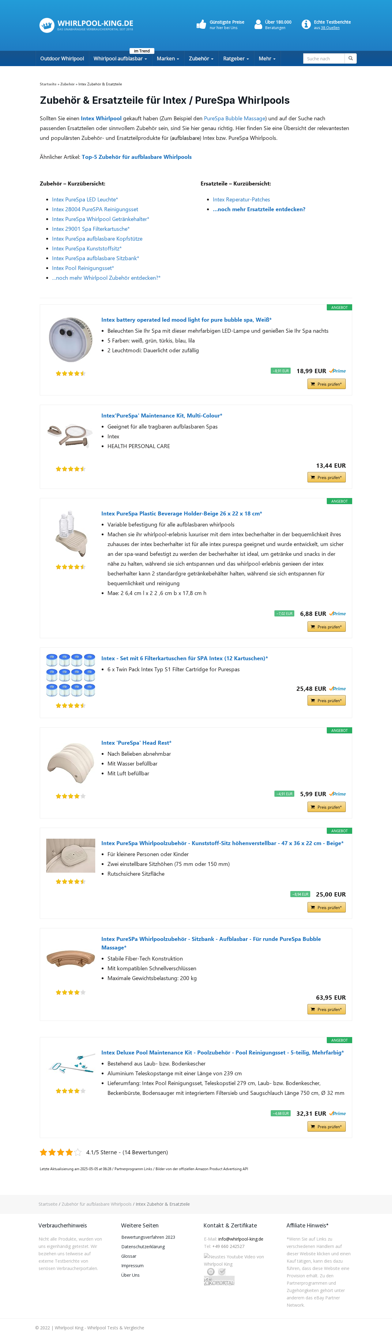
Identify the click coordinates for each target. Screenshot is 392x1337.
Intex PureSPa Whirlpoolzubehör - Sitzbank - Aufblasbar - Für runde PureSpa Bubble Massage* (211, 943)
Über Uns (130, 1275)
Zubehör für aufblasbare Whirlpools (97, 1204)
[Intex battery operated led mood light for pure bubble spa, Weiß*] (70, 339)
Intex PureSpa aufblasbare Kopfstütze (97, 238)
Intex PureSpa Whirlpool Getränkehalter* (100, 219)
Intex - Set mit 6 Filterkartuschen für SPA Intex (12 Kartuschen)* (184, 658)
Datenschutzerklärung (143, 1246)
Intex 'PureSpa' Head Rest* (136, 742)
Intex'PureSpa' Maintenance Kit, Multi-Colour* (161, 415)
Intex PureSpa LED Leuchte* (85, 199)
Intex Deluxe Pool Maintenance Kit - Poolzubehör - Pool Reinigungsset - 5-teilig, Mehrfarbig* (222, 1052)
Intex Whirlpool (101, 118)
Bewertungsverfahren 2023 (148, 1237)
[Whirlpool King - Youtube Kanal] (237, 1260)
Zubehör (199, 58)
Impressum (132, 1265)
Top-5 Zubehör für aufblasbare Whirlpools (137, 156)
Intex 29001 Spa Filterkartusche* (91, 228)
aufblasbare (186, 137)
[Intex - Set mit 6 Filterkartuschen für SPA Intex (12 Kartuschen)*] (70, 675)
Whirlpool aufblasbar (119, 58)
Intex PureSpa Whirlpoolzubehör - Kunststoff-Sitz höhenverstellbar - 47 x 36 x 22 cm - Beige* (222, 843)
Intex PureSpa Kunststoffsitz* (87, 248)
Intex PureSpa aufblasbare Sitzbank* (95, 258)
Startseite (48, 1204)
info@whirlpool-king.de (240, 1239)
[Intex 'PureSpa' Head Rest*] (70, 762)
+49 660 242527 (228, 1246)
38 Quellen (330, 27)
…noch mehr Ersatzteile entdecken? (259, 209)
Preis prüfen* (330, 384)
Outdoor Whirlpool (62, 58)
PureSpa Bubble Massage (234, 118)
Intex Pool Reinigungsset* (83, 268)
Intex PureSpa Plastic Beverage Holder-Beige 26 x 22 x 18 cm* (181, 513)
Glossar (128, 1256)
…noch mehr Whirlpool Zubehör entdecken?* (106, 277)
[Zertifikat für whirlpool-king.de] (222, 1272)
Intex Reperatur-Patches (241, 199)
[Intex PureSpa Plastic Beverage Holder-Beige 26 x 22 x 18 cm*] (70, 533)
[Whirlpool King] (87, 25)
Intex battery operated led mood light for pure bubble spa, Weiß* (186, 319)
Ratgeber (234, 58)
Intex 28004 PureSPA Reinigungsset (95, 209)
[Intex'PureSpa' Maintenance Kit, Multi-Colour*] (70, 435)
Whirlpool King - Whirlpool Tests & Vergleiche (99, 1328)
